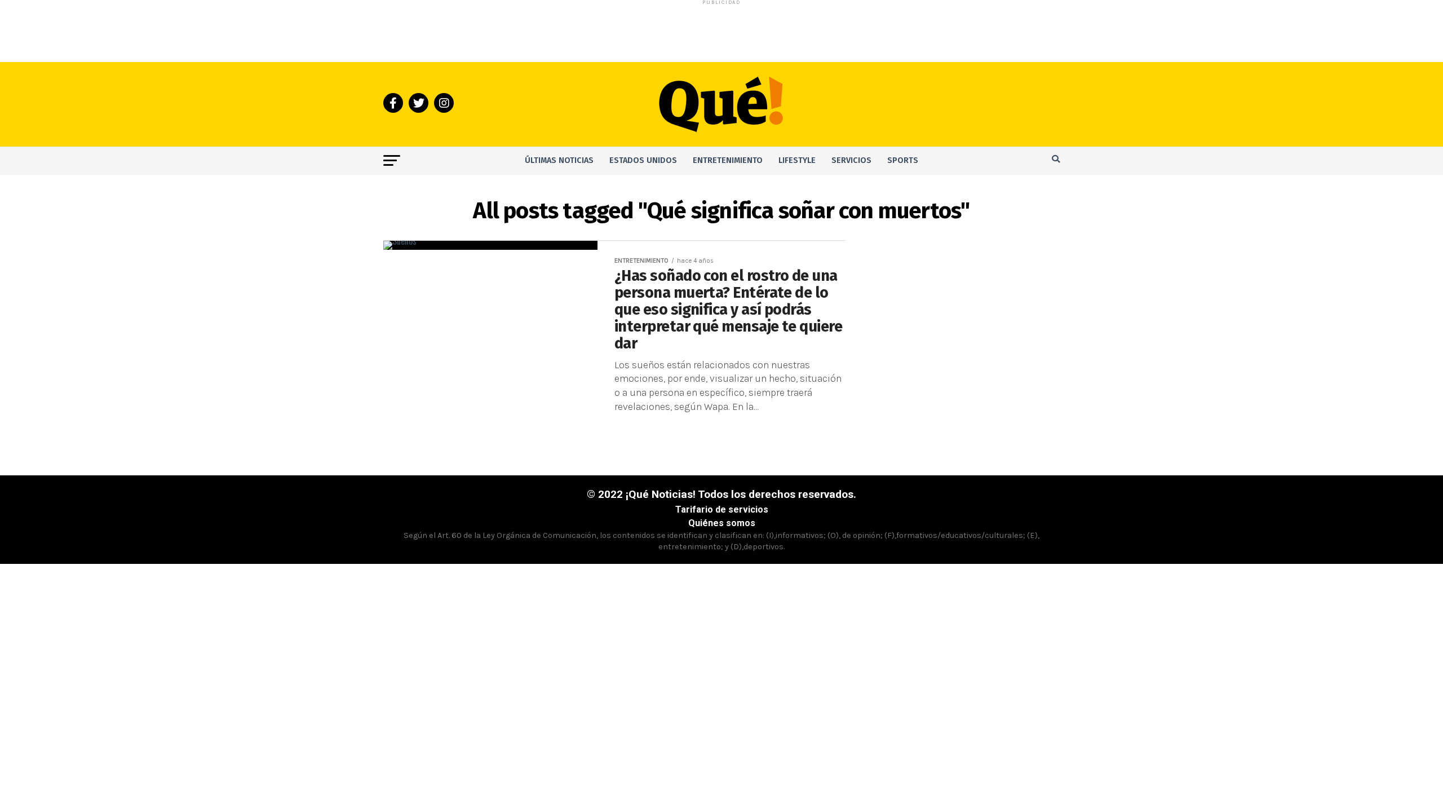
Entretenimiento (728, 160)
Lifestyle (797, 160)
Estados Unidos (643, 160)
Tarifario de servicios (721, 509)
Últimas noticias (559, 160)
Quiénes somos (721, 523)
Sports (902, 160)
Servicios (851, 160)
